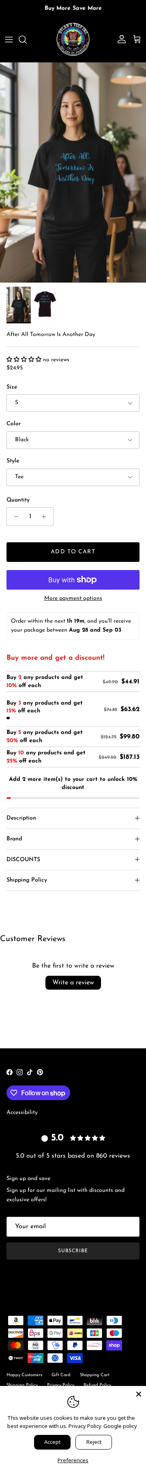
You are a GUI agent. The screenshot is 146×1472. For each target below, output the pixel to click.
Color (13, 424)
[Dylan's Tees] (73, 39)
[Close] (139, 1393)
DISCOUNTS (23, 860)
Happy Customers (24, 1375)
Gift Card (61, 1375)
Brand (14, 839)
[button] (24, 360)
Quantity (18, 500)
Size (11, 387)
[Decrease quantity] (14, 517)
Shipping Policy (26, 880)
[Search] (27, 40)
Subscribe (73, 1251)
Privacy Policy (85, 1426)
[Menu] (9, 40)
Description (21, 818)
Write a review (73, 982)
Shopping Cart (95, 1375)
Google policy (120, 1426)
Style (12, 461)
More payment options (73, 598)
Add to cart (73, 552)
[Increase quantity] (46, 517)
